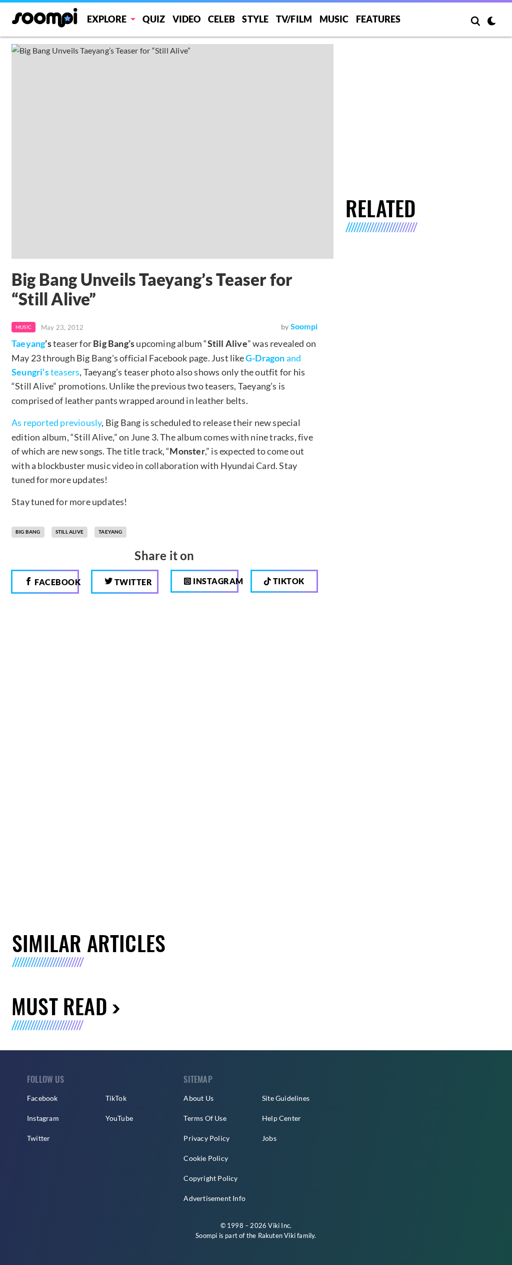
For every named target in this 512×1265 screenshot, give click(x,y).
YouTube (119, 1118)
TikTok (116, 1098)
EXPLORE (106, 19)
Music (334, 19)
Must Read (59, 1005)
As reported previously (57, 422)
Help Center (281, 1118)
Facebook (56, 582)
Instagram (215, 581)
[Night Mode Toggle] (491, 22)
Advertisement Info (215, 1198)
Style (255, 19)
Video (186, 19)
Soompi (304, 326)
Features (378, 19)
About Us (199, 1098)
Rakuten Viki (277, 1235)
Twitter (132, 582)
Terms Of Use (205, 1118)
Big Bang (28, 532)
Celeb (221, 19)
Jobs (269, 1138)
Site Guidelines (286, 1098)
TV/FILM (294, 19)
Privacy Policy (207, 1138)
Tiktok (287, 581)
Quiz (153, 19)
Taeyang (28, 343)
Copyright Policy (211, 1178)
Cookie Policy (206, 1158)
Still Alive (70, 532)
